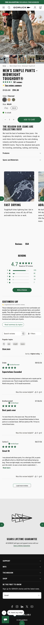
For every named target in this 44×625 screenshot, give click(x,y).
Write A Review (22, 290)
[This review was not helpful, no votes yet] (39, 392)
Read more (6, 467)
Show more (6, 349)
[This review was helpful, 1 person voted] (35, 476)
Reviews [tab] (18, 243)
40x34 (14, 108)
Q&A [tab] (27, 243)
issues (23, 344)
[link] (35, 7)
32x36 (6, 108)
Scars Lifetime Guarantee (22, 546)
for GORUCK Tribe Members (22, 2)
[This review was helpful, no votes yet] (35, 392)
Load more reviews (22, 486)
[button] (3, 7)
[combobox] (33, 354)
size (9, 344)
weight (15, 344)
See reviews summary (13, 85)
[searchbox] (11, 333)
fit (4, 344)
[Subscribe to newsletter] (38, 595)
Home (4, 66)
